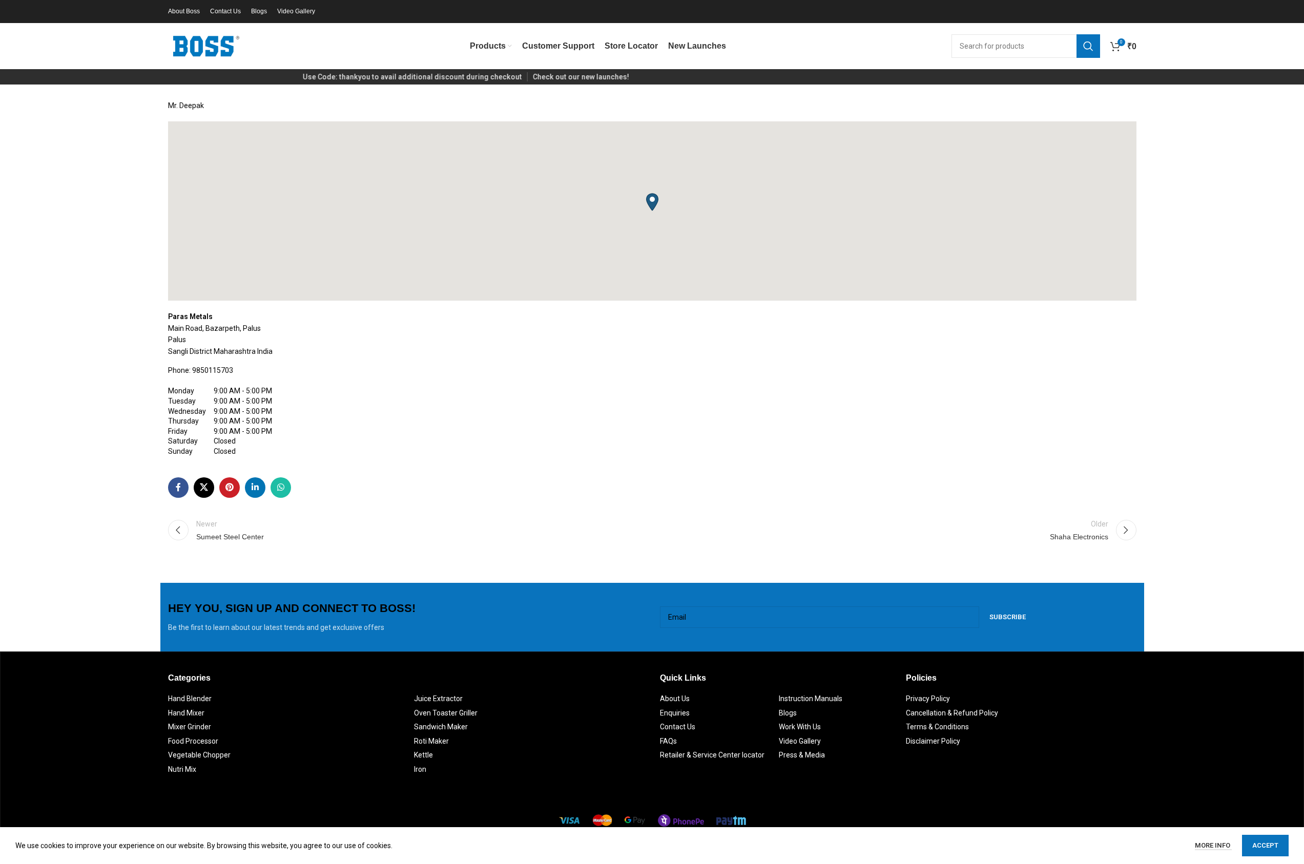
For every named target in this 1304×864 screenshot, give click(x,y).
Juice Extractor (438, 698)
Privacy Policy (928, 698)
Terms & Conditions (937, 727)
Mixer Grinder (189, 727)
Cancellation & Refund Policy (952, 713)
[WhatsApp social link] (281, 487)
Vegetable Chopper (199, 755)
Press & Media (802, 755)
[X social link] (204, 487)
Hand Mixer (186, 713)
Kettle (423, 755)
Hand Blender (190, 698)
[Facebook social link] (178, 487)
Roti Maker (431, 741)
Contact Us (677, 727)
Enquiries (675, 713)
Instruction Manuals (810, 698)
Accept (1265, 845)
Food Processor (193, 741)
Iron (420, 769)
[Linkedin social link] (255, 487)
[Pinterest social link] (229, 487)
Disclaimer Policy (933, 741)
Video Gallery (800, 741)
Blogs (788, 713)
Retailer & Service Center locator (712, 755)
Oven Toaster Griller (446, 713)
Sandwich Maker (441, 727)
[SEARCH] (1088, 46)
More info (1213, 845)
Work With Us (800, 727)
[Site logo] (206, 45)
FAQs (668, 741)
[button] (652, 202)
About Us (675, 698)
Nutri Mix (182, 769)
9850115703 (212, 370)
